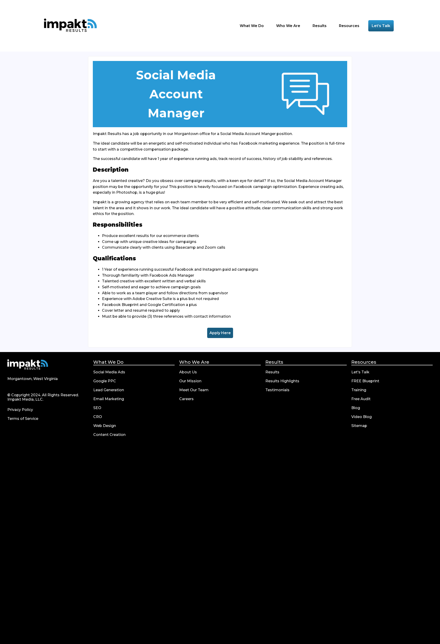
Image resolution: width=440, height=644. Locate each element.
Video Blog (361, 417)
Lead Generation (108, 390)
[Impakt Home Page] (70, 26)
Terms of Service (22, 418)
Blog (355, 408)
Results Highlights (282, 381)
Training (358, 390)
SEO (97, 408)
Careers (186, 399)
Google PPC (104, 381)
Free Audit (361, 399)
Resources (363, 362)
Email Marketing (108, 399)
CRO (97, 417)
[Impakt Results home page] (27, 365)
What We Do (108, 362)
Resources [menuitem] (349, 26)
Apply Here (221, 333)
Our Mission (190, 381)
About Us (188, 372)
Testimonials (277, 390)
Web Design (104, 426)
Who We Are (194, 362)
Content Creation (109, 434)
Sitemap (359, 426)
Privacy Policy (20, 409)
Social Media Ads (109, 372)
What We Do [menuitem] (252, 26)
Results (274, 362)
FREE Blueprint (365, 381)
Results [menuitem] (320, 26)
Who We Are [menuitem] (288, 26)
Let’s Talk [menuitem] (381, 26)
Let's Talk (360, 372)
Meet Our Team (194, 390)
